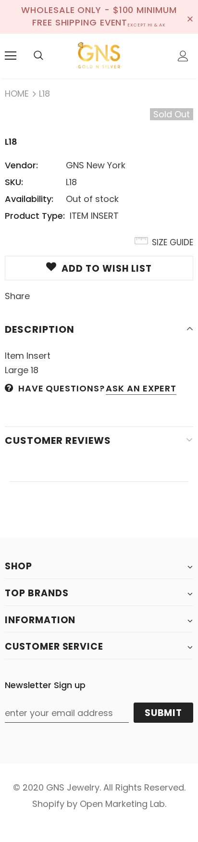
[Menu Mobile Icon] (10, 56)
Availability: (29, 199)
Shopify (48, 804)
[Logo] (99, 55)
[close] (190, 17)
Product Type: (35, 216)
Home (17, 94)
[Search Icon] (38, 56)
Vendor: (21, 165)
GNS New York (95, 165)
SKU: (14, 182)
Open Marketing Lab (122, 804)
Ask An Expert (141, 388)
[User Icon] (183, 56)
